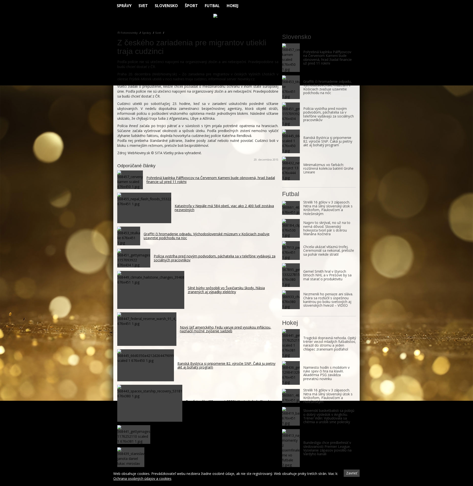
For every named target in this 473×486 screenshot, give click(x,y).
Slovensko (166, 5)
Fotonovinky (129, 32)
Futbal (212, 5)
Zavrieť (351, 473)
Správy (124, 5)
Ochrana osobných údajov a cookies (142, 478)
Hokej (232, 5)
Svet (143, 5)
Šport (191, 5)
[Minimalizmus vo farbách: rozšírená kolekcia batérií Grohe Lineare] (291, 168)
